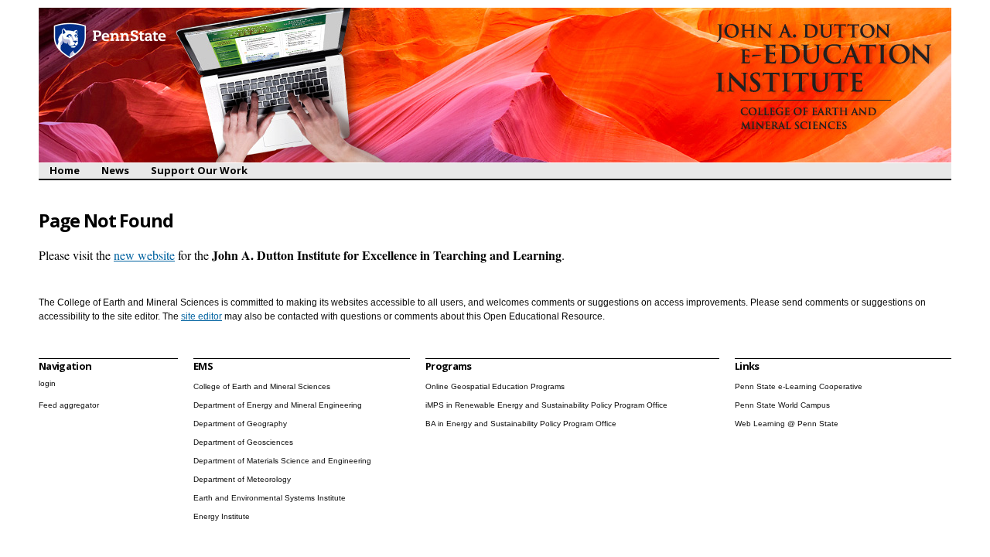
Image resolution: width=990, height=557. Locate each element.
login (47, 383)
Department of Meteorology (242, 479)
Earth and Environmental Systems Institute (269, 498)
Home (65, 170)
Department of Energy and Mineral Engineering (277, 405)
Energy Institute (221, 516)
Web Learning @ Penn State (786, 423)
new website (144, 255)
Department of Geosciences (243, 442)
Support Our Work (199, 170)
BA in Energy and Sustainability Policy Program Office (520, 423)
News (115, 170)
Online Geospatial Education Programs (495, 386)
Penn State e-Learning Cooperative (798, 386)
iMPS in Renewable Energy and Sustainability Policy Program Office (546, 405)
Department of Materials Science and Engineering (282, 460)
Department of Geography (240, 423)
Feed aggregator (69, 405)
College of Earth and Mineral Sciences (261, 386)
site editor (201, 316)
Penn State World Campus (782, 405)
